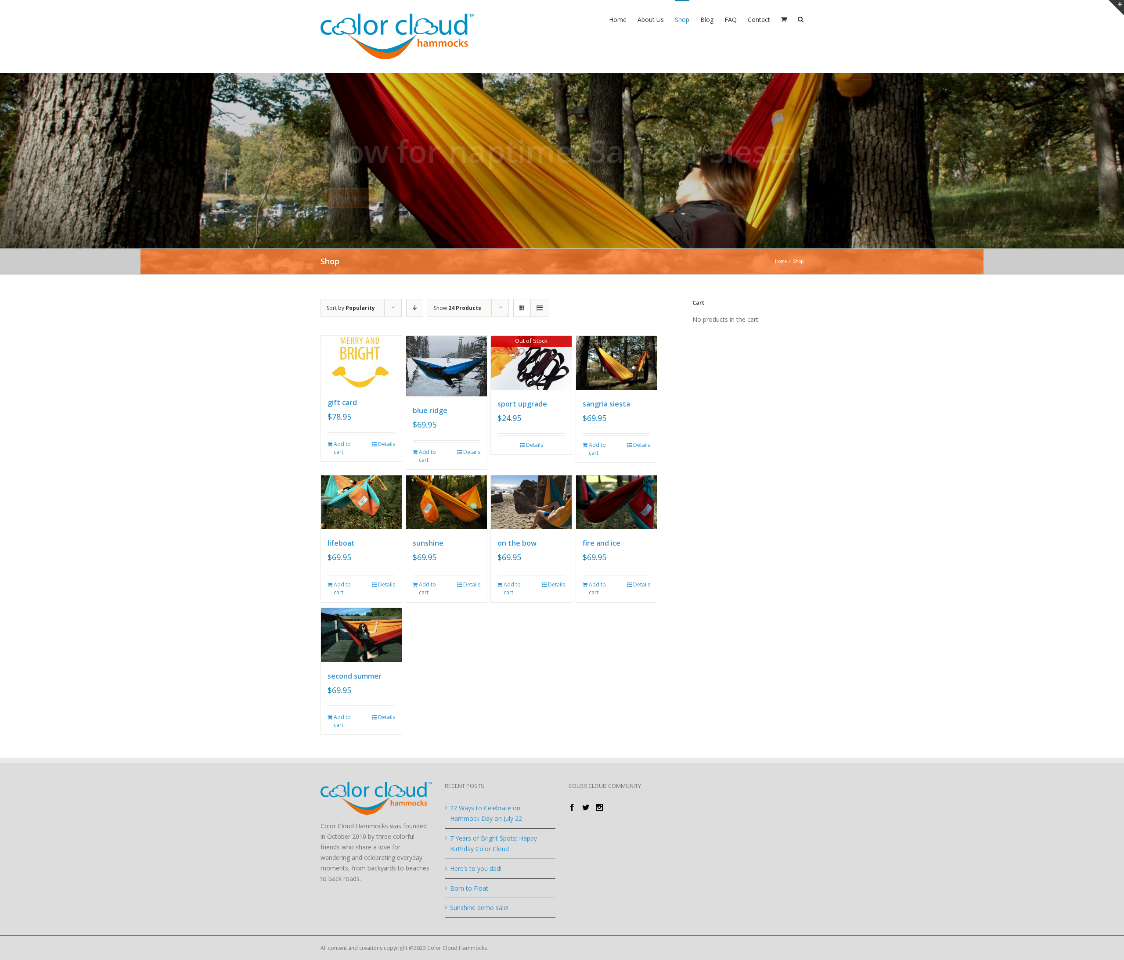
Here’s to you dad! (475, 868)
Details (386, 444)
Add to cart (342, 448)
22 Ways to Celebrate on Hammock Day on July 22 (486, 813)
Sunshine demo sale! (479, 907)
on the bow (517, 543)
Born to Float (469, 888)
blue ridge (430, 410)
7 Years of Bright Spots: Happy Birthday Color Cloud (493, 843)
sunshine (428, 543)
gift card (342, 402)
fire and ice (601, 543)
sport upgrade (522, 404)
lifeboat (341, 543)
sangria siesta (606, 404)
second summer (355, 676)
